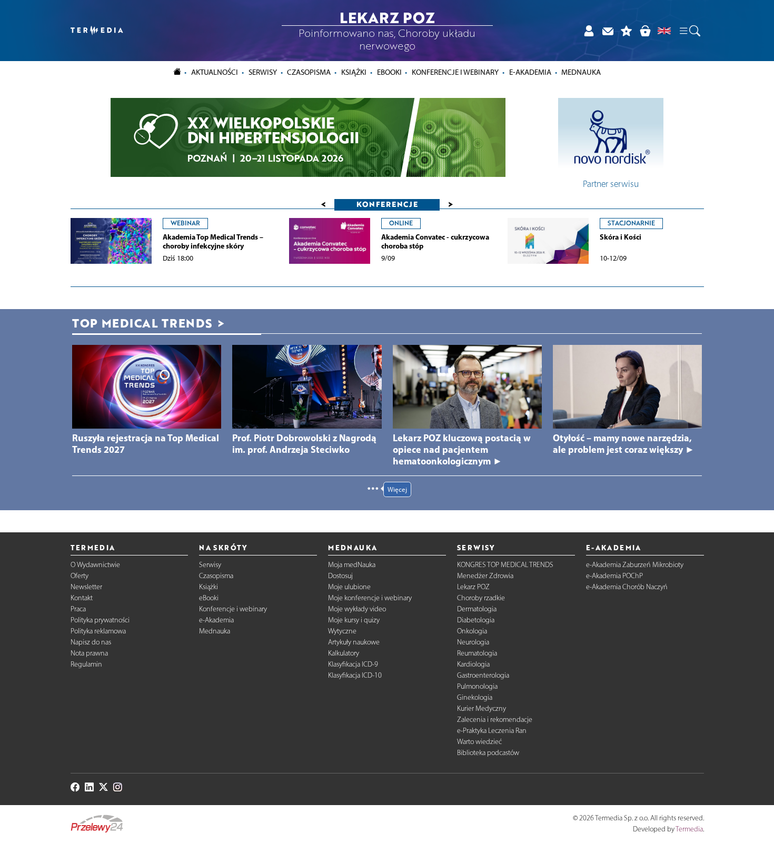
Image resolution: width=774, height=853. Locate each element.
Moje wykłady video (357, 608)
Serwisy (210, 564)
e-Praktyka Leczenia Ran (492, 730)
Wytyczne (342, 631)
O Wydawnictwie (95, 564)
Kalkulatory (343, 653)
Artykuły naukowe (354, 642)
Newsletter (86, 586)
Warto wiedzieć (479, 741)
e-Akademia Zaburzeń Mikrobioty (634, 564)
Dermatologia (477, 608)
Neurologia (473, 642)
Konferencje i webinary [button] (455, 72)
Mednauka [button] (581, 72)
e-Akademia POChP (614, 575)
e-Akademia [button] (530, 72)
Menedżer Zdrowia (485, 575)
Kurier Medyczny (481, 708)
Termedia (689, 829)
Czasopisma (216, 575)
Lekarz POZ (473, 586)
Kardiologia (473, 664)
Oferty (79, 575)
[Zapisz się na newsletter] (607, 31)
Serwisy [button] (263, 72)
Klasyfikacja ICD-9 (353, 664)
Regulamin (86, 664)
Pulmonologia (477, 686)
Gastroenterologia (483, 675)
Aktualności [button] (214, 72)
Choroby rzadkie (481, 597)
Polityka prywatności (100, 620)
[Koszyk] (645, 31)
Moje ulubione (349, 586)
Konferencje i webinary (233, 608)
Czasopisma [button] (309, 72)
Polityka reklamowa (98, 631)
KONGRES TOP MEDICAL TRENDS (505, 564)
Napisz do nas (91, 642)
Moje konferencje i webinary (370, 597)
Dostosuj (340, 575)
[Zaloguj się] (588, 31)
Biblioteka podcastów (488, 752)
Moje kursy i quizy (354, 620)
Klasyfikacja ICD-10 (355, 675)
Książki (353, 72)
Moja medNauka (351, 564)
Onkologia (472, 631)
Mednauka (214, 631)
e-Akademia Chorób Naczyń (627, 586)
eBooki (389, 72)
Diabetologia (475, 620)
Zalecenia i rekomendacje (494, 719)
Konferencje (387, 204)
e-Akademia (216, 620)
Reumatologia (477, 653)
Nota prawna (89, 653)
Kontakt (82, 597)
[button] (689, 30)
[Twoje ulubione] (626, 31)
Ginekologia (474, 697)
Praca (78, 608)
